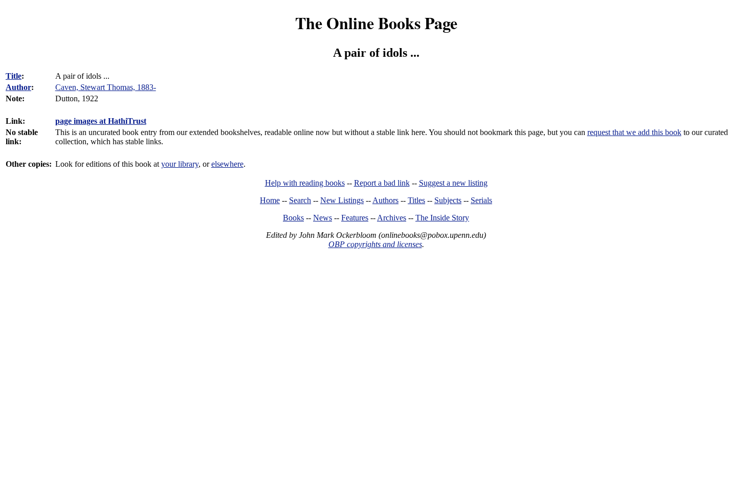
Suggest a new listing (453, 183)
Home (270, 200)
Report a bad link (382, 183)
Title (13, 76)
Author (18, 87)
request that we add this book (634, 132)
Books (293, 217)
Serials (481, 200)
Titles (416, 200)
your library (179, 164)
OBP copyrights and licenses (375, 244)
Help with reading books (305, 183)
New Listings (342, 200)
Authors (385, 200)
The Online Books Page (376, 23)
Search (300, 200)
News (322, 217)
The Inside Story (442, 217)
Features (354, 217)
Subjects (447, 200)
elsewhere (227, 164)
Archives (391, 217)
